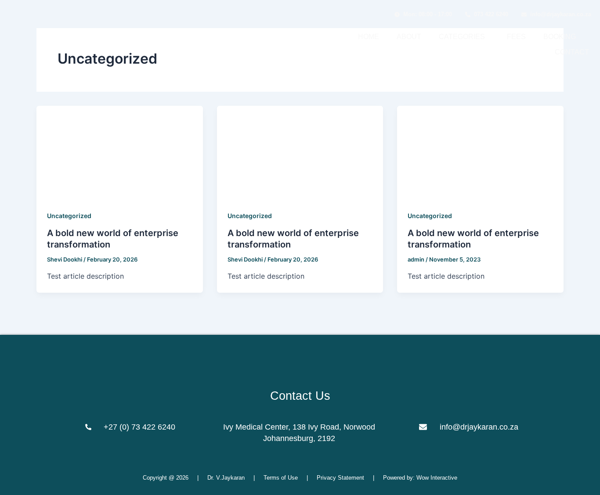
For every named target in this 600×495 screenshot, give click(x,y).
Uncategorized (69, 215)
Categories (462, 36)
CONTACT (572, 52)
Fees (516, 36)
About (409, 36)
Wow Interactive (436, 477)
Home (368, 36)
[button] (464, 36)
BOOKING (559, 36)
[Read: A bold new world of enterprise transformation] (119, 151)
